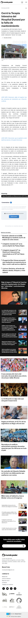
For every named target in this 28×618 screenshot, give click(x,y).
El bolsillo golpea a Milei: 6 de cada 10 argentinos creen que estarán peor (9, 514)
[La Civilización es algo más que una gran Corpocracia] (14, 389)
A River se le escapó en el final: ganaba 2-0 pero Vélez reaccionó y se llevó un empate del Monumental (9, 327)
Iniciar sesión (14, 216)
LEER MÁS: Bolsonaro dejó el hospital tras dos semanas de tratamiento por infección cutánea (14, 99)
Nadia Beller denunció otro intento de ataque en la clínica (9, 506)
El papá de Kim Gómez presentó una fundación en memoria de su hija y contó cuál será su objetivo (14, 262)
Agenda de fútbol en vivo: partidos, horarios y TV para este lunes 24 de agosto (9, 343)
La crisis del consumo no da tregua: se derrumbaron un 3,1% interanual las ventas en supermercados (9, 312)
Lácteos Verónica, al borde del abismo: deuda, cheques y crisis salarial (13, 270)
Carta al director (6, 578)
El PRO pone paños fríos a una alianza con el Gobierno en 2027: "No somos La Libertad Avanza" (9, 320)
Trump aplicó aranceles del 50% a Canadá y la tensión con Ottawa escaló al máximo (9, 335)
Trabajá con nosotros (7, 584)
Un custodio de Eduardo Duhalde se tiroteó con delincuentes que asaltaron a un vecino (13, 473)
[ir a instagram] (11, 588)
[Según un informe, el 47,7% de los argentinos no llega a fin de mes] (14, 412)
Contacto (4, 582)
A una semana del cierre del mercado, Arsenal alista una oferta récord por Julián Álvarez (14, 376)
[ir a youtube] (7, 588)
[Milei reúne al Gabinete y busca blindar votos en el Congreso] (14, 487)
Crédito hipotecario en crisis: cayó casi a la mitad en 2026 (9, 529)
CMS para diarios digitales (16, 616)
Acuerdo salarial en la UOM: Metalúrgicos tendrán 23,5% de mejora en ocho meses (13, 237)
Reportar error (5, 580)
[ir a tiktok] (15, 588)
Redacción (4, 576)
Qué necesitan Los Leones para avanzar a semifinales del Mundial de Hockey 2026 (9, 351)
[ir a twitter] (3, 588)
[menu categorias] (26, 2)
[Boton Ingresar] (22, 2)
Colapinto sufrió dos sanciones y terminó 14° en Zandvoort (9, 521)
